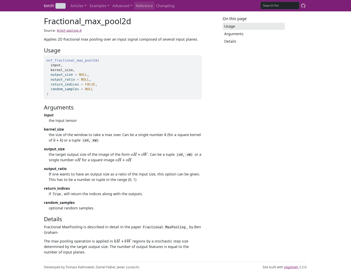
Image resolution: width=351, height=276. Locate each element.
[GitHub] (303, 6)
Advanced (121, 5)
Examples (98, 5)
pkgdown (291, 267)
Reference (144, 5)
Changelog (165, 5)
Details (230, 41)
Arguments (234, 33)
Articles (76, 5)
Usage (229, 26)
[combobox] (279, 5)
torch (49, 5)
